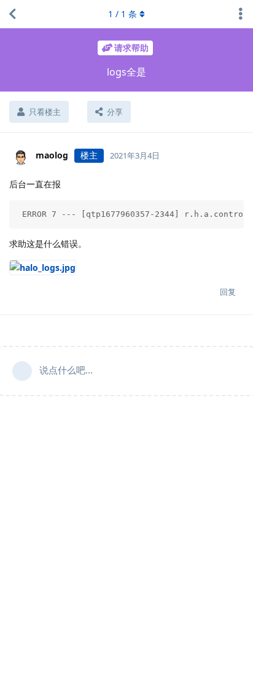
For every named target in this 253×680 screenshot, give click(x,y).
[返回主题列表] (12, 14)
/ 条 (122, 14)
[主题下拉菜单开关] (240, 14)
